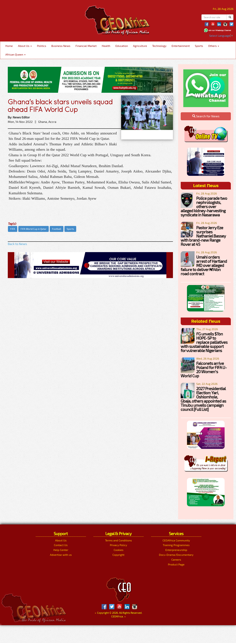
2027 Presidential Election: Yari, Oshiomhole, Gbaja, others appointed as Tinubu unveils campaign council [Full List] (203, 399)
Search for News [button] (207, 116)
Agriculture (140, 45)
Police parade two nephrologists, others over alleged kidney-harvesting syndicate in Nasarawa (204, 206)
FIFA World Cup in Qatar (33, 228)
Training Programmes (176, 545)
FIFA (12, 228)
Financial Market (86, 45)
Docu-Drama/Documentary (176, 554)
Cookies (118, 549)
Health (106, 45)
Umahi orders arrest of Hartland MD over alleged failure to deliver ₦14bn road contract (204, 265)
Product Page (176, 564)
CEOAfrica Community (176, 540)
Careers (176, 559)
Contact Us (61, 545)
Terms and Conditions (118, 540)
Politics (41, 45)
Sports (199, 45)
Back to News (17, 244)
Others (212, 45)
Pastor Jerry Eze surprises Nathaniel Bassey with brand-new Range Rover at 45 (203, 236)
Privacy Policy (118, 545)
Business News (60, 45)
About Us (24, 45)
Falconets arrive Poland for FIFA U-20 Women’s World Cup (204, 369)
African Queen (14, 54)
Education (121, 45)
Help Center (60, 549)
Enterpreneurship (176, 549)
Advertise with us (61, 554)
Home (9, 45)
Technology (159, 45)
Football (56, 228)
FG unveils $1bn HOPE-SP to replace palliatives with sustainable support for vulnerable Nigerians (204, 342)
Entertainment (181, 45)
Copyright (118, 554)
